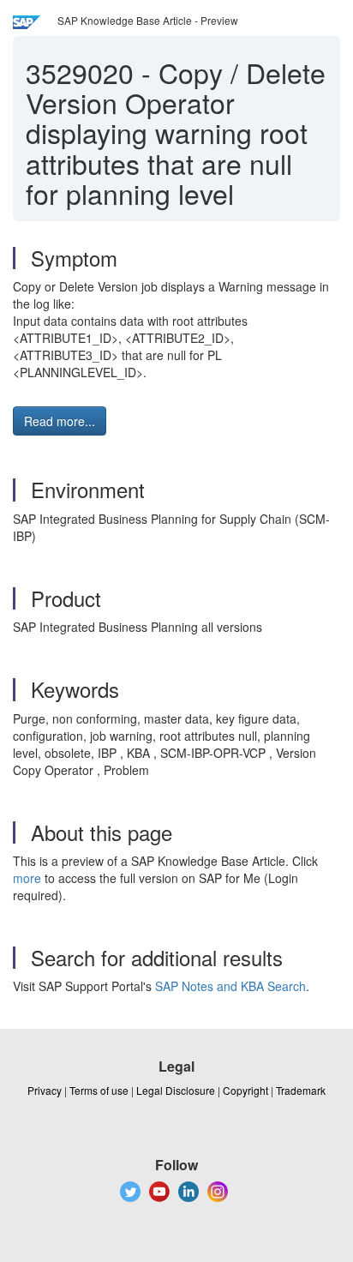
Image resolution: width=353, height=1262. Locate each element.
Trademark (301, 1090)
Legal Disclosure (175, 1090)
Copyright (245, 1090)
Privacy (44, 1090)
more (27, 877)
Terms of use (99, 1090)
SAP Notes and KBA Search (230, 986)
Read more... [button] (59, 421)
